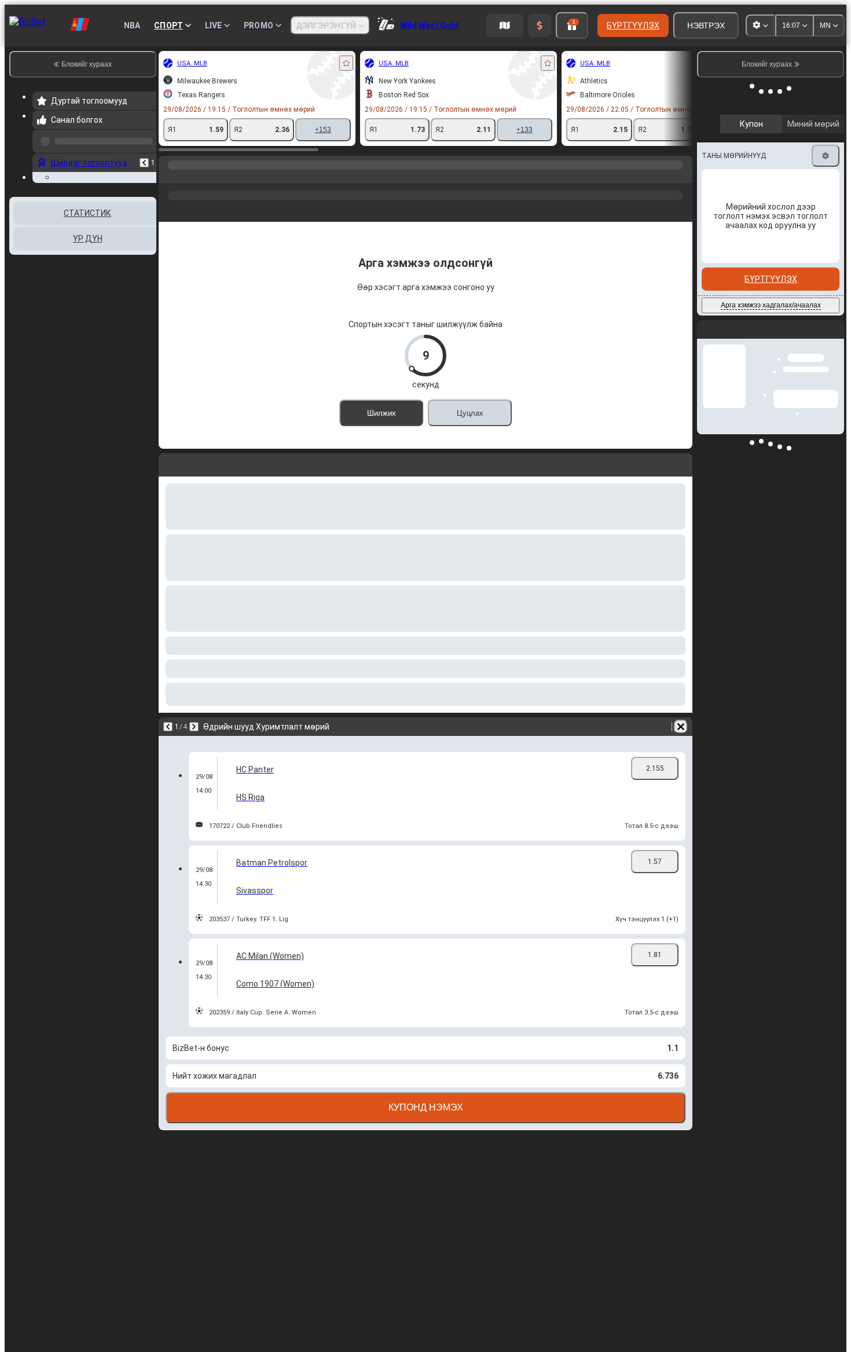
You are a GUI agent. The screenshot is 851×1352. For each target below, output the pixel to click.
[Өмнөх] (144, 158)
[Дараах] (194, 726)
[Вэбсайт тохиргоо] (760, 25)
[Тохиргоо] (825, 137)
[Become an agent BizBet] (504, 25)
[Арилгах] (681, 727)
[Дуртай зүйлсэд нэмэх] (346, 63)
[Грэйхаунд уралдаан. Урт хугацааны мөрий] (192, 176)
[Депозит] (539, 25)
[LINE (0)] (170, 176)
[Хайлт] (682, 176)
